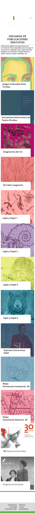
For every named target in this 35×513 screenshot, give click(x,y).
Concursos (13, 507)
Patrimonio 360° (11, 509)
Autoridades (23, 509)
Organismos (12, 505)
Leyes (21, 507)
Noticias (22, 505)
